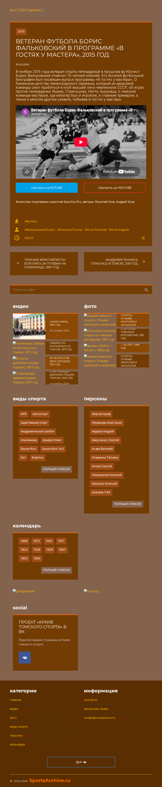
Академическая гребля (37, 431)
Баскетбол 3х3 (53, 449)
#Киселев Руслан (70, 230)
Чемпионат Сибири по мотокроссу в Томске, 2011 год (61, 344)
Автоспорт (40, 414)
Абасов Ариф (101, 414)
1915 (49, 541)
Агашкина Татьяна (105, 457)
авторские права (96, 709)
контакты (90, 700)
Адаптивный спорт (34, 422)
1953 (24, 558)
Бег (23, 457)
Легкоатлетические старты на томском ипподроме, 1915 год (135, 332)
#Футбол (31, 221)
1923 (24, 550)
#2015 (29, 238)
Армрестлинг (52, 440)
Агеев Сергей (102, 466)
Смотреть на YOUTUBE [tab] (115, 188)
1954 (37, 558)
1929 (49, 550)
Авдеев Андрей (103, 431)
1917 (61, 541)
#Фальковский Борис (40, 230)
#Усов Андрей (119, 230)
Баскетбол (28, 449)
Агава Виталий (102, 449)
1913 (36, 541)
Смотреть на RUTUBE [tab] (46, 188)
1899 (24, 541)
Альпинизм (29, 440)
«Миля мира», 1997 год (59, 323)
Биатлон (38, 457)
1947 (62, 550)
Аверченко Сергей (105, 440)
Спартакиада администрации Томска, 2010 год (62, 375)
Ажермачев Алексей (107, 475)
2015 (21, 31)
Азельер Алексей (104, 483)
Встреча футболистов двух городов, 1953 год (60, 359)
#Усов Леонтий (95, 230)
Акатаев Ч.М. (101, 492)
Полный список (56, 469)
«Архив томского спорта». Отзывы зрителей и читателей (129, 316)
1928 (37, 550)
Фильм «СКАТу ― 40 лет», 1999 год (131, 345)
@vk (79, 762)
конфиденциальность (99, 718)
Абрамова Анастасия (107, 422)
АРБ (24, 414)
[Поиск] (146, 289)
